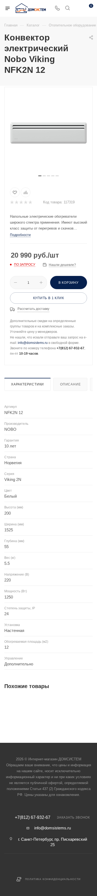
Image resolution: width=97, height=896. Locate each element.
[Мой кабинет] (77, 8)
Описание (70, 384)
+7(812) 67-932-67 (32, 817)
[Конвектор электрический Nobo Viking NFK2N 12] (48, 133)
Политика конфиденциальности (53, 879)
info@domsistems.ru (33, 343)
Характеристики (27, 384)
